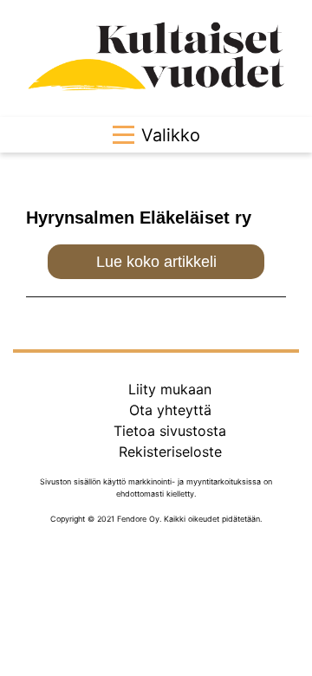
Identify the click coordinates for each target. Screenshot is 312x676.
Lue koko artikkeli (156, 261)
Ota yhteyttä (170, 410)
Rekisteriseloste (170, 451)
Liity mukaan (169, 389)
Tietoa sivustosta (170, 430)
